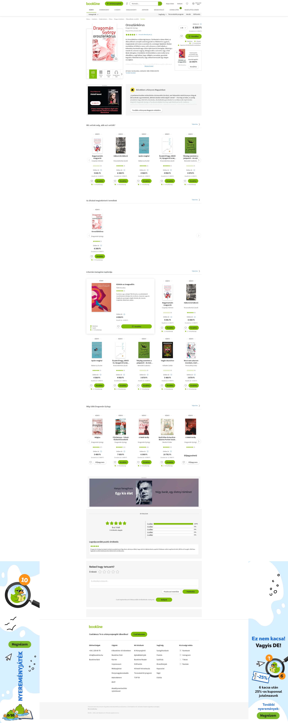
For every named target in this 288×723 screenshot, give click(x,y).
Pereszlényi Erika (191, 365)
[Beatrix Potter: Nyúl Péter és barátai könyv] (167, 427)
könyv (97, 134)
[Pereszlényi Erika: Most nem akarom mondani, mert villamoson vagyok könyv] (191, 350)
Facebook (186, 650)
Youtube (185, 664)
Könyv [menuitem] (91, 10)
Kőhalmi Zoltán (168, 365)
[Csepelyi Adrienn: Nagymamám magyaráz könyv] (97, 145)
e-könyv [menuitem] (117, 10)
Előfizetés (196, 14)
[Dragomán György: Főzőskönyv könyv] (121, 427)
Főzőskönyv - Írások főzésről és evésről (121, 438)
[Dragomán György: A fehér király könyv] (144, 427)
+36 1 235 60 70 (94, 650)
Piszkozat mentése (171, 591)
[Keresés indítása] (160, 4)
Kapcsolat (160, 668)
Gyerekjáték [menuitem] (175, 9)
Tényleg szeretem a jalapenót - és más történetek (190, 157)
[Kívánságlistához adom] (182, 36)
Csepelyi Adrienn (97, 161)
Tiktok (185, 659)
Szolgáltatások (163, 650)
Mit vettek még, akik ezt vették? (100, 125)
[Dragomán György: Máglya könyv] (97, 427)
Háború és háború (121, 156)
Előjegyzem (99, 462)
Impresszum (116, 664)
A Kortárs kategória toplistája (99, 272)
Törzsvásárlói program (175, 14)
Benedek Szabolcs (190, 161)
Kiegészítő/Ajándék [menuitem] (192, 10)
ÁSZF (113, 682)
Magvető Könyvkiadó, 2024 (133, 31)
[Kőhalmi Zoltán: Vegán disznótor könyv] (167, 350)
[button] (121, 74)
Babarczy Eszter (144, 161)
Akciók (188, 14)
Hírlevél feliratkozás (142, 668)
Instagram (186, 655)
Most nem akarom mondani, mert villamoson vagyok (191, 361)
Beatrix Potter (167, 442)
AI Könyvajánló (115, 3)
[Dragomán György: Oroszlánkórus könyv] (105, 42)
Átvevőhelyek (162, 664)
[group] (93, 74)
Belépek (179, 3)
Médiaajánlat (117, 668)
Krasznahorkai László (121, 161)
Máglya (97, 437)
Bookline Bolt (94, 659)
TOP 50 (137, 677)
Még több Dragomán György (98, 406)
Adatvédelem (117, 677)
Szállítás (160, 659)
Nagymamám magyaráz (97, 157)
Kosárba (194, 36)
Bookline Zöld (117, 655)
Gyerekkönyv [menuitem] (104, 10)
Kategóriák (92, 14)
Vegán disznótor (167, 360)
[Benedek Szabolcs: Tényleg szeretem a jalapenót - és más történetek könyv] (190, 145)
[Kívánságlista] (187, 4)
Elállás (159, 677)
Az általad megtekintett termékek (101, 200)
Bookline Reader (140, 659)
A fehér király (144, 437)
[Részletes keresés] (127, 4)
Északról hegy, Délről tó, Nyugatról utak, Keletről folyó (167, 157)
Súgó (158, 673)
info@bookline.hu (96, 655)
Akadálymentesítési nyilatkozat (119, 689)
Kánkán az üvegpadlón (125, 284)
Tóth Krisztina (120, 288)
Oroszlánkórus (97, 231)
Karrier (114, 659)
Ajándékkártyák (140, 655)
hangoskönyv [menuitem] (131, 10)
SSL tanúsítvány (92, 709)
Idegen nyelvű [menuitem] (159, 10)
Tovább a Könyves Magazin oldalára (146, 110)
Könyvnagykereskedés (120, 673)
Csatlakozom (139, 634)
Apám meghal (143, 156)
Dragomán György (97, 236)
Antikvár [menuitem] (145, 10)
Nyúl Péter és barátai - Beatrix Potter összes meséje (167, 438)
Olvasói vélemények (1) (145, 34)
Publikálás (191, 591)
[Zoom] (116, 58)
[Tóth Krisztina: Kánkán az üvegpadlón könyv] (101, 297)
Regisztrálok (170, 3)
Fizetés (159, 655)
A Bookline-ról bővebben (121, 650)
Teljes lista (195, 124)
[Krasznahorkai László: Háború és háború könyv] (121, 145)
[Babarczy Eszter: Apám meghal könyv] (144, 145)
